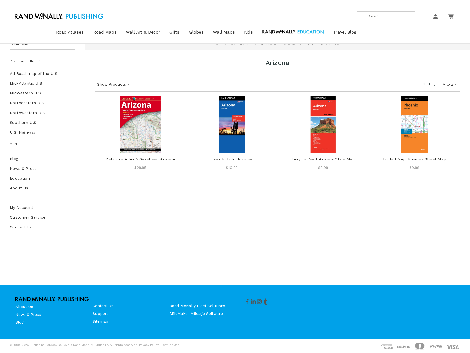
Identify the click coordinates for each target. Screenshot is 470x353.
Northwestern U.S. (28, 112)
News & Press (23, 168)
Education (20, 178)
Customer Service (28, 217)
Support (100, 313)
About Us (19, 188)
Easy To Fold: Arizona (231, 159)
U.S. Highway (23, 132)
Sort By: (429, 84)
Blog (14, 158)
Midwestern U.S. (26, 93)
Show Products (111, 84)
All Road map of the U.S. (34, 73)
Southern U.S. (23, 122)
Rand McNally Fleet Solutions (197, 305)
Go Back (21, 43)
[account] (435, 16)
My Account (21, 207)
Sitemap (100, 321)
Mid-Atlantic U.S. (26, 83)
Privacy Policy (149, 345)
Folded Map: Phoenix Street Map (414, 159)
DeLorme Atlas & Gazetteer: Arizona (140, 159)
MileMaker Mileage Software (196, 313)
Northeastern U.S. (27, 103)
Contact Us (21, 227)
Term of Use (170, 345)
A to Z (448, 84)
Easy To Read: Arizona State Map (323, 159)
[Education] (293, 31)
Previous (456, 337)
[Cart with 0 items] (451, 16)
